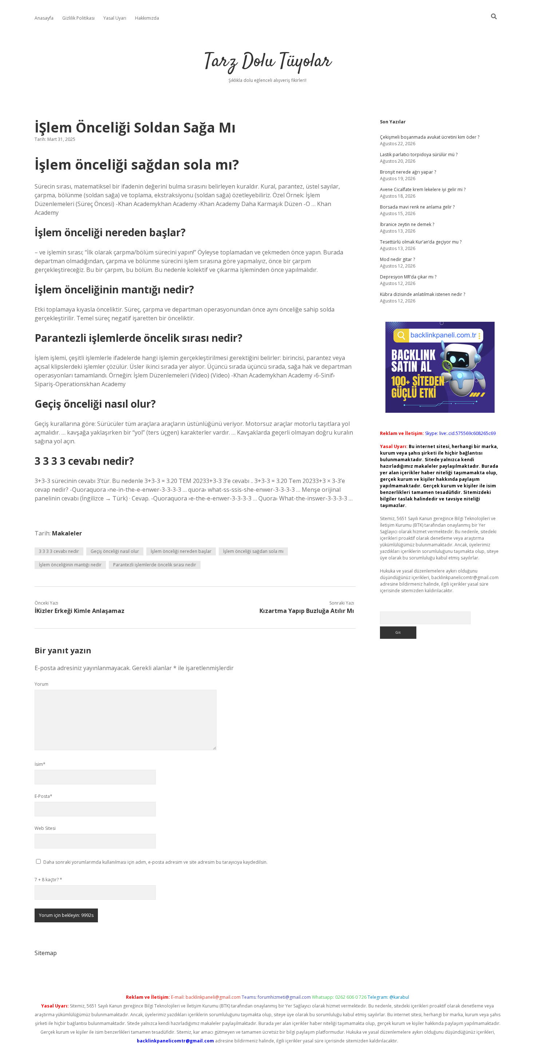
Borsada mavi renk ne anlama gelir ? (417, 207)
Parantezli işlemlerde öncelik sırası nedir (154, 565)
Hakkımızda (147, 18)
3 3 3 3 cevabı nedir (59, 551)
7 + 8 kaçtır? (48, 879)
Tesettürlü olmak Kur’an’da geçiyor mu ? (420, 242)
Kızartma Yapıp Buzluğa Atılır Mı (306, 611)
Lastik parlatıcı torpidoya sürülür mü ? (418, 154)
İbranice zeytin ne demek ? (407, 224)
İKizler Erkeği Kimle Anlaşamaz (79, 611)
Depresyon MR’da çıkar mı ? (408, 277)
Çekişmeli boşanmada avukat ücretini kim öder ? (429, 137)
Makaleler (67, 533)
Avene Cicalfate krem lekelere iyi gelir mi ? (422, 189)
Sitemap (46, 953)
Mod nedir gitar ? (397, 259)
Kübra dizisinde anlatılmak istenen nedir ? (422, 294)
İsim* (40, 764)
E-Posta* (43, 796)
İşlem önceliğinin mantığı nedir (70, 565)
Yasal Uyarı (114, 18)
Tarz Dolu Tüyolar (267, 61)
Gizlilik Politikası (78, 18)
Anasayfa (44, 18)
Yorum (41, 684)
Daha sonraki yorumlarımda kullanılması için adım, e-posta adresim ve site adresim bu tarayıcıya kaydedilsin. (155, 862)
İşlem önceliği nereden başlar (181, 551)
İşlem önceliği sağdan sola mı (253, 551)
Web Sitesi (45, 828)
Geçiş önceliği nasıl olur (115, 551)
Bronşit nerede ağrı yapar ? (408, 172)
